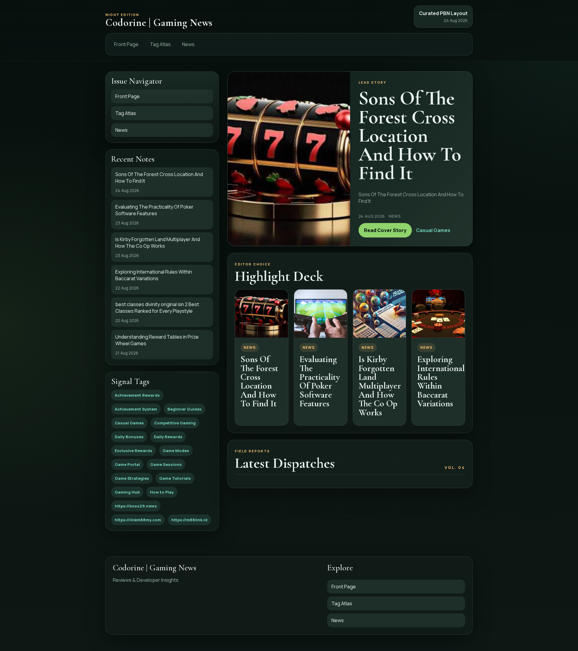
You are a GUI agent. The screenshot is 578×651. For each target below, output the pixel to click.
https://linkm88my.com (138, 519)
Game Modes (176, 450)
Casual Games (129, 423)
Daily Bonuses (129, 436)
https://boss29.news (136, 506)
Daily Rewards (168, 436)
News (188, 44)
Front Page (126, 44)
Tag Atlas (160, 44)
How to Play (162, 492)
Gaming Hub (127, 492)
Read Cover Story (385, 230)
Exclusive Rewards (133, 450)
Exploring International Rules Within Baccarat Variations (441, 381)
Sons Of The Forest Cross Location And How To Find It (259, 381)
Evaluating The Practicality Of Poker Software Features (320, 381)
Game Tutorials (175, 478)
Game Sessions (166, 464)
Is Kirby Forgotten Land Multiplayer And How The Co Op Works (380, 386)
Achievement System (136, 409)
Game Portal (127, 464)
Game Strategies (132, 478)
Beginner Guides (184, 409)
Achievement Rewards (137, 395)
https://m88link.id (189, 519)
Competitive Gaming (175, 423)
